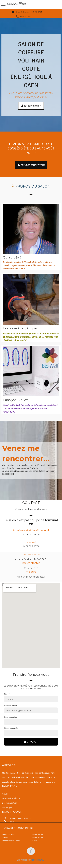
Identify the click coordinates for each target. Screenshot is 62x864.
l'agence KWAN (38, 859)
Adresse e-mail (11, 705)
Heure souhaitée (11, 728)
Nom (7, 694)
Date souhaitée (11, 717)
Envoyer (32, 741)
